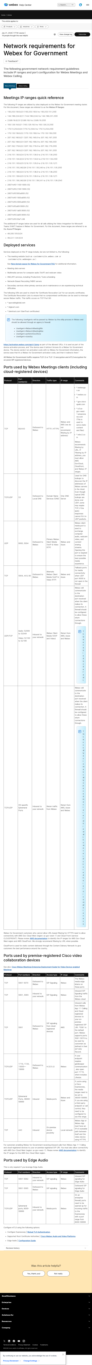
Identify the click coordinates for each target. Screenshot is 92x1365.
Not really (58, 1273)
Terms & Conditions (9, 1345)
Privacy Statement (24, 1345)
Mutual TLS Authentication (38, 1232)
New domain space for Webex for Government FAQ (33, 264)
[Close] (63, 1354)
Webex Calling (23, 86)
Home (3, 15)
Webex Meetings (10, 86)
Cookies (35, 1345)
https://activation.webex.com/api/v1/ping (21, 344)
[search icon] (59, 5)
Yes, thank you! (33, 1273)
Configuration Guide (27, 1240)
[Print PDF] (54, 34)
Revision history (13, 1248)
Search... (63, 5)
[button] (80, 5)
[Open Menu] (88, 5)
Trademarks (44, 1345)
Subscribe (82, 34)
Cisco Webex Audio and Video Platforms (58, 1236)
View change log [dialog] (65, 34)
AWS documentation (38, 938)
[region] (33, 1358)
